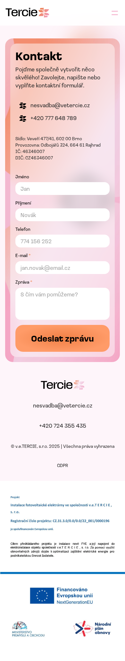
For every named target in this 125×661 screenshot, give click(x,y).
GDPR (62, 466)
